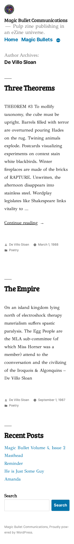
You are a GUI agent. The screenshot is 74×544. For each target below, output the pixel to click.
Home (11, 39)
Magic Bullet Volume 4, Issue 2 (35, 447)
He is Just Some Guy (24, 471)
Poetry (14, 250)
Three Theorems (29, 87)
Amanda (12, 479)
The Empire (22, 288)
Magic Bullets (37, 39)
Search (10, 495)
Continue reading (24, 222)
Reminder (13, 463)
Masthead (13, 455)
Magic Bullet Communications (35, 20)
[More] (58, 40)
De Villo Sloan (19, 244)
